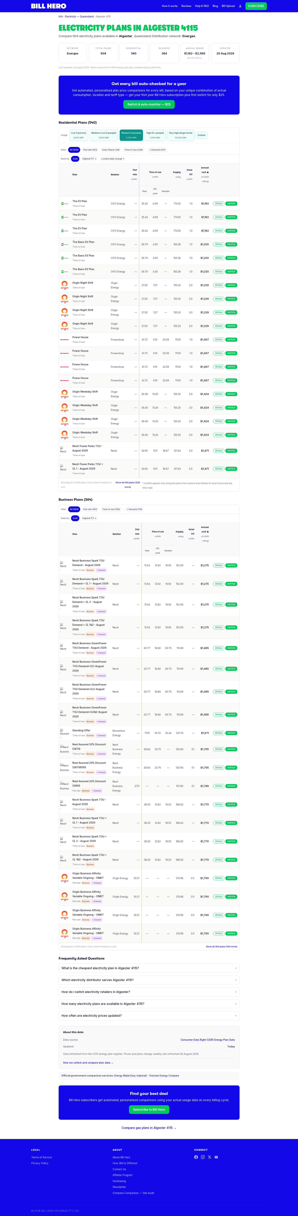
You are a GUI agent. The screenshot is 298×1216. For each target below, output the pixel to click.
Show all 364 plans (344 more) (221, 946)
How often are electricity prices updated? (149, 1015)
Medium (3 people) (131, 135)
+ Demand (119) (134, 509)
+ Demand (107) (157, 149)
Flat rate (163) (90, 149)
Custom (202, 135)
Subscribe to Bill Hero (149, 1109)
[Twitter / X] (209, 1157)
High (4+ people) (155, 135)
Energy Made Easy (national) (130, 1075)
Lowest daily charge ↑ (112, 158)
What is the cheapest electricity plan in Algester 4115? (149, 968)
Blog (215, 6)
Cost (75, 158)
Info (61, 16)
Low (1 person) (78, 135)
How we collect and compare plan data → (88, 1062)
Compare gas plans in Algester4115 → (149, 1128)
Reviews (186, 6)
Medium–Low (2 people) (103, 135)
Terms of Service (41, 1157)
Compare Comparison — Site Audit (133, 1193)
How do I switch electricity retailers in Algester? (149, 992)
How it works (170, 6)
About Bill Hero (121, 1157)
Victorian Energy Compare (164, 1075)
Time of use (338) (133, 149)
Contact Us (119, 1169)
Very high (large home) (180, 135)
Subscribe (256, 6)
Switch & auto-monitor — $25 (149, 104)
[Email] (216, 1157)
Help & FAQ (202, 6)
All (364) (74, 509)
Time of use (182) (111, 509)
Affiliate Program (122, 1175)
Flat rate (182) (90, 509)
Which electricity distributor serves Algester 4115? (149, 980)
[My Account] (240, 6)
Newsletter (119, 1187)
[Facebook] (196, 1157)
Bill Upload (228, 6)
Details (218, 203)
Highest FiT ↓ (89, 158)
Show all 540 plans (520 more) (128, 484)
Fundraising (119, 1181)
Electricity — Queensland (79, 16)
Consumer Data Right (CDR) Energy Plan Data (208, 1039)
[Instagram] (203, 1157)
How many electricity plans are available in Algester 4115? (149, 1004)
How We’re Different (125, 1163)
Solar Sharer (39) (111, 149)
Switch (231, 203)
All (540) (74, 149)
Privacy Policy (39, 1163)
